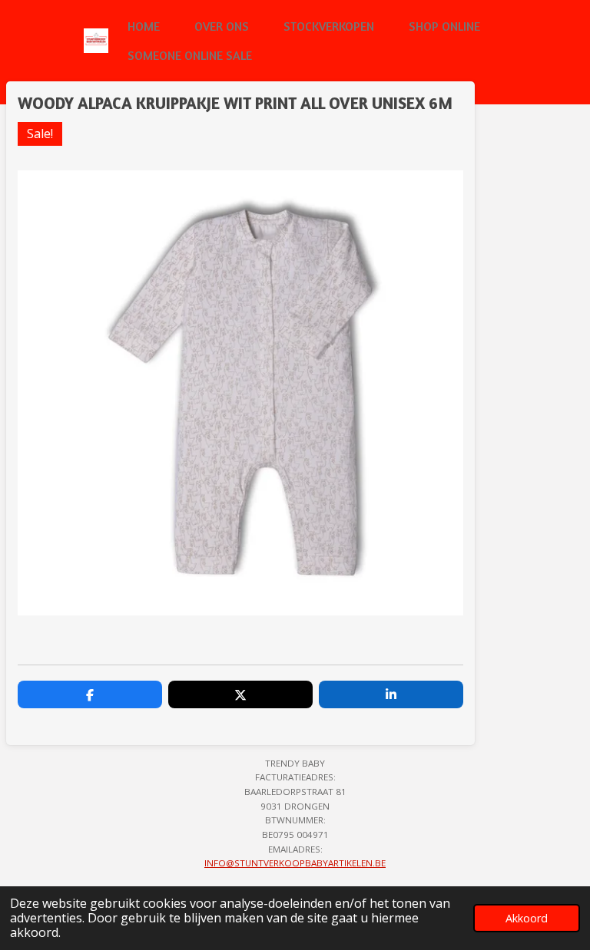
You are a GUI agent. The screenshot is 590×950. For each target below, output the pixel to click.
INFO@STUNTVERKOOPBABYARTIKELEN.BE (295, 863)
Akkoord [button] (526, 918)
